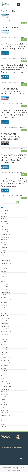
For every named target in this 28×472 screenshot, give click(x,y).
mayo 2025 (4, 250)
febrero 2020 (5, 410)
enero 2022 (4, 352)
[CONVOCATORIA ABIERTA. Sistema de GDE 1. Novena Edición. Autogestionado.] (5, 52)
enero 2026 (4, 229)
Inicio (9, 470)
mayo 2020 (4, 402)
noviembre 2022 (6, 326)
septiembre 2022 (6, 331)
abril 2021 (3, 376)
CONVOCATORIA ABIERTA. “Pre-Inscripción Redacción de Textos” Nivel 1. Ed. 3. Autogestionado (14, 114)
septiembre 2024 (6, 268)
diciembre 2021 (5, 355)
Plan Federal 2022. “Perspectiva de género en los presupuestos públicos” (14, 91)
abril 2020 (4, 405)
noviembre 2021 (5, 357)
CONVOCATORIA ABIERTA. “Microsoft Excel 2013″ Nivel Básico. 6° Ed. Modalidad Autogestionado (14, 182)
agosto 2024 (4, 271)
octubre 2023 (5, 297)
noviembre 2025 (5, 234)
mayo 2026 (4, 218)
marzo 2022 (4, 347)
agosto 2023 (4, 302)
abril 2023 (4, 313)
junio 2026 (4, 216)
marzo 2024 (4, 284)
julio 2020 (4, 397)
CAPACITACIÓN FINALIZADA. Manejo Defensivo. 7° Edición (11, 136)
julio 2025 (3, 245)
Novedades (13, 470)
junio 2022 (4, 339)
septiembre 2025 (6, 239)
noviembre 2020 (6, 386)
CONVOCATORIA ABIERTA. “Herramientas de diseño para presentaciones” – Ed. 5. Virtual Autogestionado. (14, 68)
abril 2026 (4, 221)
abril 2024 (4, 281)
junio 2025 (4, 247)
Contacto (18, 470)
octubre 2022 (5, 329)
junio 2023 (4, 308)
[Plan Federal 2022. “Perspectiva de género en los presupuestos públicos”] (5, 97)
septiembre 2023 (6, 300)
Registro (3, 424)
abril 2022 (4, 344)
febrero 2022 (5, 350)
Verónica (5, 21)
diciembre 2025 (5, 232)
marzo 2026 (4, 224)
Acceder (3, 426)
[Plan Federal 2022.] (5, 14)
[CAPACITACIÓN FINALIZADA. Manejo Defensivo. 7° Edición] (5, 142)
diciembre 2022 (5, 323)
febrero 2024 (5, 287)
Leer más (24, 23)
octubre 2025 (5, 237)
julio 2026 (3, 213)
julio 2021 (3, 368)
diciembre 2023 (5, 292)
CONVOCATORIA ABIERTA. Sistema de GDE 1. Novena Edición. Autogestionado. (14, 46)
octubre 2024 (5, 266)
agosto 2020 (4, 394)
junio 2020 (4, 399)
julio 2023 (4, 305)
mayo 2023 (4, 310)
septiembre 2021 (6, 363)
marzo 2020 (4, 407)
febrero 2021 (4, 381)
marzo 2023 (4, 315)
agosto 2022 (4, 334)
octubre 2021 (5, 360)
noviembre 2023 (6, 294)
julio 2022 (4, 336)
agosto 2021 (4, 365)
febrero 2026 (5, 226)
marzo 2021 (4, 378)
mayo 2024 (4, 279)
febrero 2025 (5, 258)
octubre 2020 (5, 389)
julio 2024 (4, 273)
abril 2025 (4, 253)
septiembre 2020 (6, 391)
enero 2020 (4, 412)
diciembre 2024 (5, 260)
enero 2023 (4, 321)
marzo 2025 (4, 255)
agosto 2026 (4, 211)
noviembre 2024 (6, 263)
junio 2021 (4, 370)
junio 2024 (4, 276)
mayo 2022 (4, 342)
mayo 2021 (4, 373)
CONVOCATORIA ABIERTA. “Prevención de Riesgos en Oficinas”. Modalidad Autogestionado (14, 159)
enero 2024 (4, 289)
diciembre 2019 (5, 415)
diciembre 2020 (5, 384)
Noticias (24, 21)
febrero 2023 (5, 318)
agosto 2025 (4, 242)
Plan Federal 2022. (9, 11)
